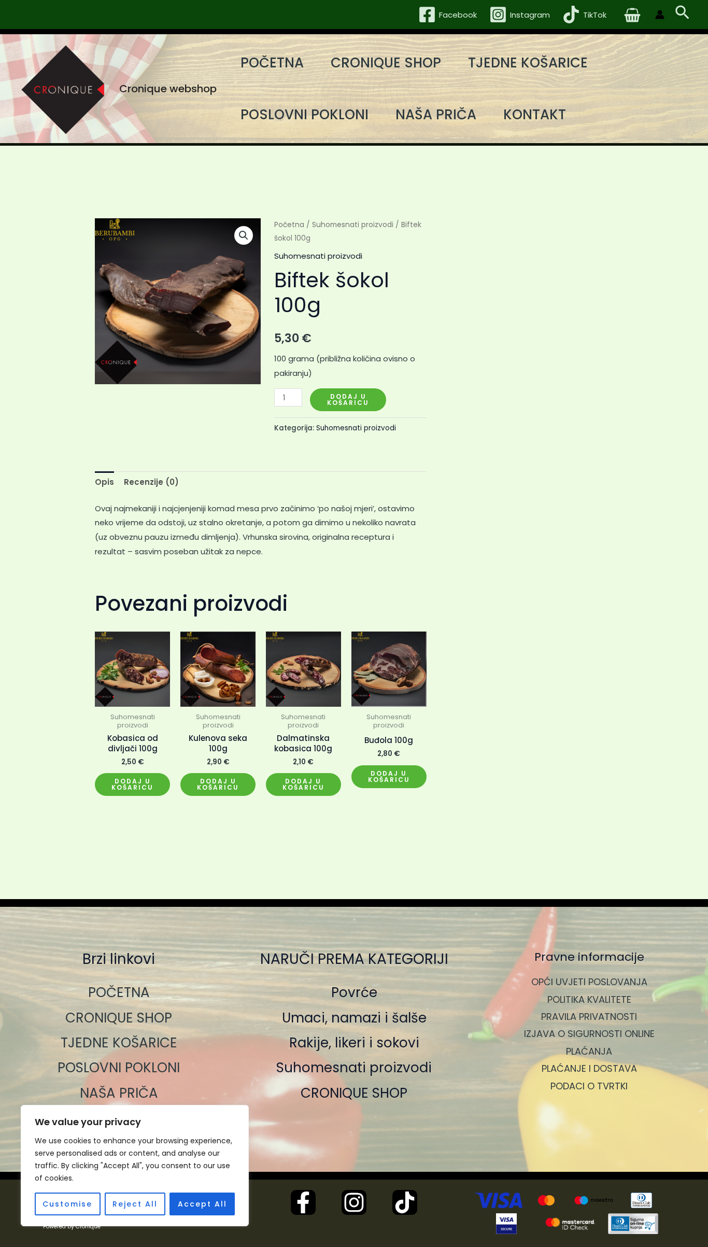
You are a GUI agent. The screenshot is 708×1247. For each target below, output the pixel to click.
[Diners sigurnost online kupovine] (633, 1224)
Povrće (354, 992)
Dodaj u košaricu (348, 399)
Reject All (135, 1204)
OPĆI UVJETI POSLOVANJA (589, 981)
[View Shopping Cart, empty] (632, 14)
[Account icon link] (659, 14)
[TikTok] (404, 1202)
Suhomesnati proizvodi (352, 225)
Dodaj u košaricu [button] (132, 784)
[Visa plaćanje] (498, 1200)
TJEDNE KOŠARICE (528, 62)
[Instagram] (354, 1202)
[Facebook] (303, 1202)
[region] (135, 1165)
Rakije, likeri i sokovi (354, 1042)
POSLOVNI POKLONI (304, 114)
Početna (289, 225)
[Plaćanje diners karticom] (641, 1200)
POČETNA (272, 62)
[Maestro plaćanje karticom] (594, 1200)
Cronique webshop (168, 88)
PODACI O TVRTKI (589, 1086)
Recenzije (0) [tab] (151, 482)
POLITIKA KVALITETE (589, 999)
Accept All (202, 1204)
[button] (682, 14)
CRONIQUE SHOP (386, 62)
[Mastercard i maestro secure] (570, 1224)
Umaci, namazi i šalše (354, 1017)
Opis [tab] (104, 482)
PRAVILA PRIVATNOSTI (589, 1016)
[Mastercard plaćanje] (546, 1200)
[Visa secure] (506, 1224)
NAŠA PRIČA (435, 114)
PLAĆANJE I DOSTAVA (589, 1068)
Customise (67, 1204)
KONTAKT (534, 114)
